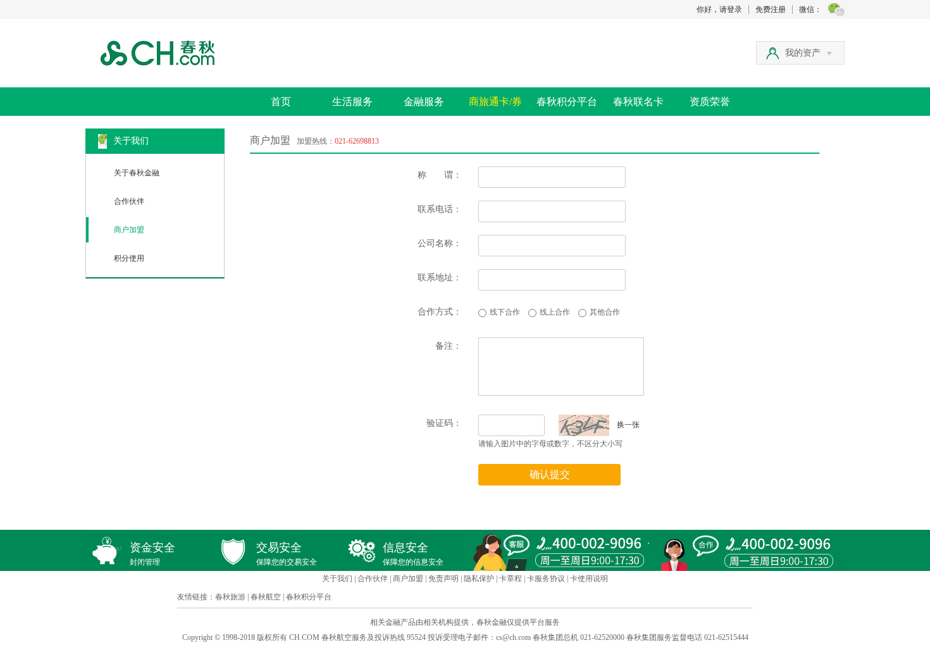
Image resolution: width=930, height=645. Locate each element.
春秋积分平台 (566, 101)
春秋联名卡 (638, 101)
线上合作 (555, 312)
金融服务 (424, 101)
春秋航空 (266, 596)
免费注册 (770, 9)
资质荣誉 (710, 101)
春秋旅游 (230, 596)
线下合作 (505, 312)
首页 (281, 101)
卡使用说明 (589, 578)
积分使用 (129, 258)
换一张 (624, 424)
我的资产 (803, 53)
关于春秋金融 (136, 172)
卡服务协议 (546, 578)
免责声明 (443, 578)
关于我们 (337, 578)
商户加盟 (129, 229)
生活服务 (352, 101)
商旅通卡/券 (495, 101)
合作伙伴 (129, 201)
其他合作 (605, 312)
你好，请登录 (719, 9)
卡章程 (510, 578)
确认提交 (550, 474)
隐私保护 (479, 578)
